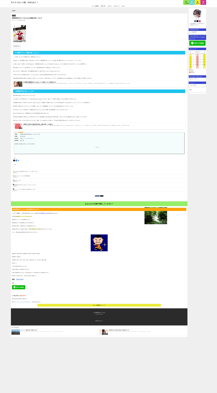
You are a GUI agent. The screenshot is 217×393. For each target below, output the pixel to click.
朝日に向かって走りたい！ (194, 78)
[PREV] (190, 51)
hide (19, 46)
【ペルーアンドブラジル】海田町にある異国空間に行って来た (24, 189)
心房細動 (13, 15)
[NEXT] (204, 51)
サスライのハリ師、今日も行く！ (24, 301)
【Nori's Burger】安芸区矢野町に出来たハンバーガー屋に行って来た (25, 171)
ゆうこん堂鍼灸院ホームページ (99, 305)
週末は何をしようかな (17, 180)
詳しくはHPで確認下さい (29, 138)
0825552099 (19, 279)
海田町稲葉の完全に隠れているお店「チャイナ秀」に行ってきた (24, 184)
